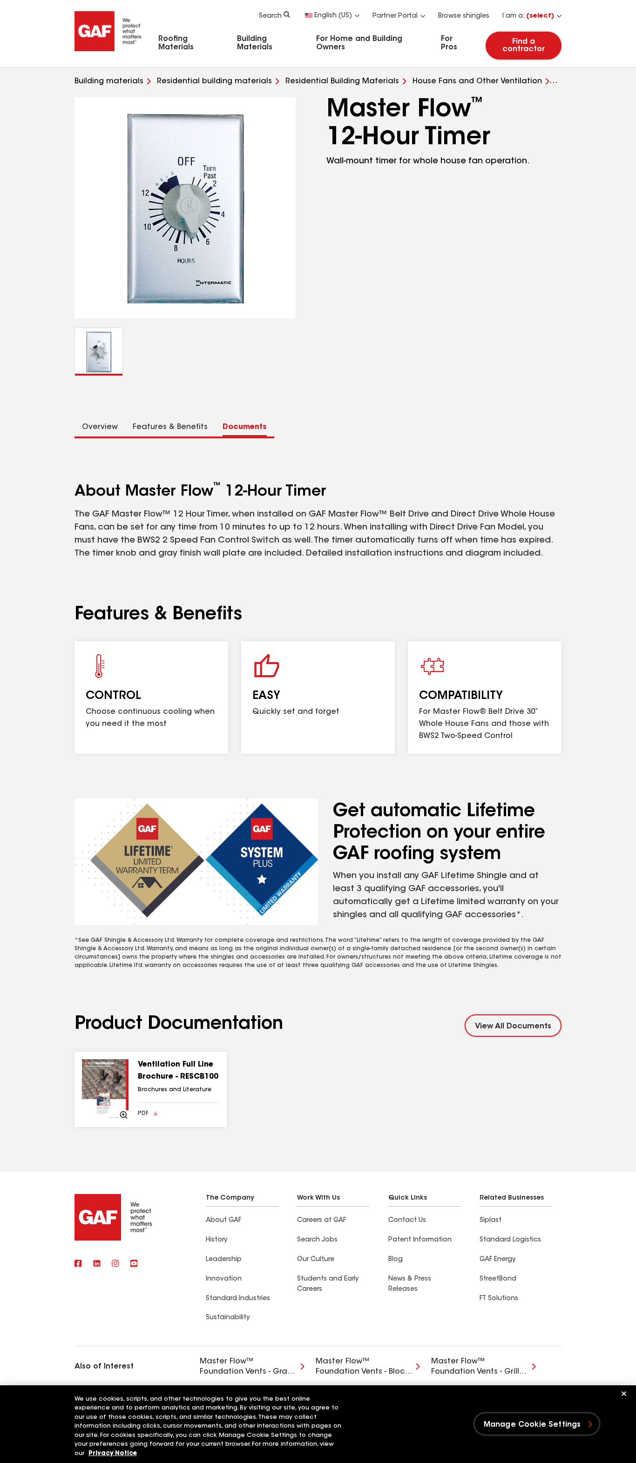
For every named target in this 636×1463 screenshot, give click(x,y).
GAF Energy (497, 1259)
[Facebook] (78, 1264)
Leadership (224, 1259)
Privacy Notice (112, 1453)
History (216, 1240)
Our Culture (315, 1259)
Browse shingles (463, 16)
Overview (100, 427)
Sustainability (228, 1318)
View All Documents (513, 1026)
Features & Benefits (170, 427)
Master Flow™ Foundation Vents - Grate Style (248, 1367)
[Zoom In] (105, 1089)
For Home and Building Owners (359, 43)
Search (270, 16)
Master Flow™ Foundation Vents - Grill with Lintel (475, 1367)
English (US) (333, 16)
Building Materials (254, 43)
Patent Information (420, 1240)
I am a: (528, 16)
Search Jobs (317, 1240)
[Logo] (108, 52)
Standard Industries (238, 1298)
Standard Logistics (510, 1240)
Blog (395, 1259)
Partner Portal (395, 16)
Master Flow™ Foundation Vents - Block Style (362, 1367)
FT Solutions (499, 1298)
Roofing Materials (176, 43)
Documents (245, 427)
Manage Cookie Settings (532, 1425)
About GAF (223, 1220)
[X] (97, 1264)
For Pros (449, 43)
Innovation (224, 1279)
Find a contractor (523, 45)
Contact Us (407, 1220)
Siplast (490, 1220)
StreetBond (498, 1279)
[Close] (624, 1393)
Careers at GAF (321, 1220)
